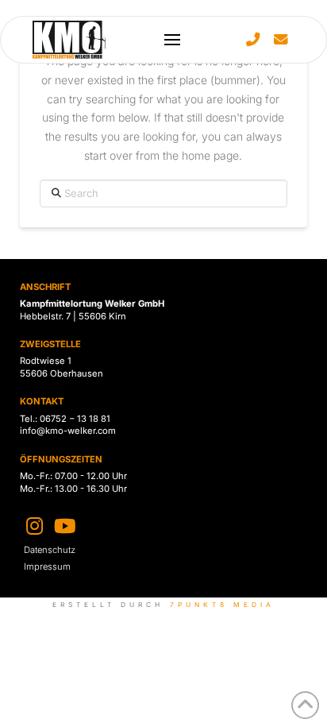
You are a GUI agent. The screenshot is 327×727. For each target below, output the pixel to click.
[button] (172, 39)
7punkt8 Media (222, 605)
